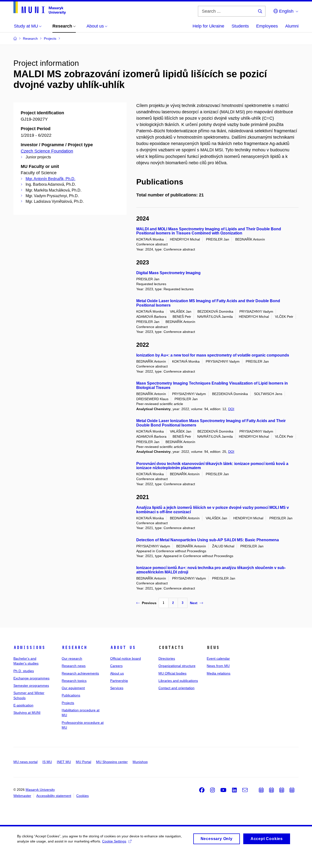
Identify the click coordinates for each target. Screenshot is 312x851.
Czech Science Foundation (47, 151)
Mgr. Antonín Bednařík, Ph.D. (50, 179)
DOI (231, 409)
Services (116, 688)
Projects (68, 703)
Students (240, 26)
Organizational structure (176, 666)
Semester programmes (31, 685)
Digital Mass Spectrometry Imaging (168, 273)
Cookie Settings (114, 841)
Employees (267, 26)
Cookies (82, 796)
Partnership (119, 681)
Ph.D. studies (23, 671)
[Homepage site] (39, 7)
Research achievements (80, 673)
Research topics (74, 681)
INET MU (64, 762)
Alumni (292, 26)
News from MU (218, 666)
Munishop (140, 762)
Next (193, 603)
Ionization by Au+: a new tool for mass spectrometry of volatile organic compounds (212, 355)
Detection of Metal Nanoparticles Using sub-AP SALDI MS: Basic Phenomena (207, 540)
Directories (166, 658)
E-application (23, 705)
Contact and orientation (176, 688)
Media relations (218, 673)
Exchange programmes (31, 678)
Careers (116, 666)
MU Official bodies (172, 673)
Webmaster (22, 796)
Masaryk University (40, 790)
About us (123, 647)
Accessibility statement (53, 796)
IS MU (47, 762)
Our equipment (73, 688)
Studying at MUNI (26, 713)
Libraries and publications (178, 681)
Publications (71, 695)
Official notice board (125, 658)
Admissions (29, 647)
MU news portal (25, 762)
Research (74, 647)
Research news (74, 666)
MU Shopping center (112, 762)
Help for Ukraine (208, 26)
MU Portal (83, 762)
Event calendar (218, 658)
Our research (72, 658)
